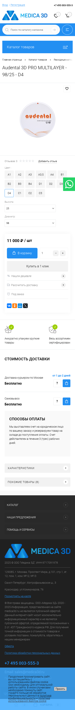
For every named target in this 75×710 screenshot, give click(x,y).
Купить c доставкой (66, 383)
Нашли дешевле (21, 276)
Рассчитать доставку (24, 285)
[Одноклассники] (14, 305)
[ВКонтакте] (9, 305)
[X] (25, 305)
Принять (60, 688)
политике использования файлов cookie (29, 699)
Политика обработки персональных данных (32, 652)
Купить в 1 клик (37, 266)
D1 (40, 183)
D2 (50, 183)
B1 (62, 174)
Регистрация (18, 4)
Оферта (9, 646)
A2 (19, 174)
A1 (9, 174)
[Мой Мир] (20, 305)
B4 (30, 183)
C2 (30, 193)
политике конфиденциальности (29, 697)
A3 (30, 174)
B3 (19, 183)
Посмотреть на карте (18, 596)
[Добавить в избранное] (66, 88)
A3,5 (41, 174)
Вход (5, 4)
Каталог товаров (20, 47)
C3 (40, 193)
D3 (61, 183)
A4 (52, 174)
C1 (19, 193)
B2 (9, 183)
